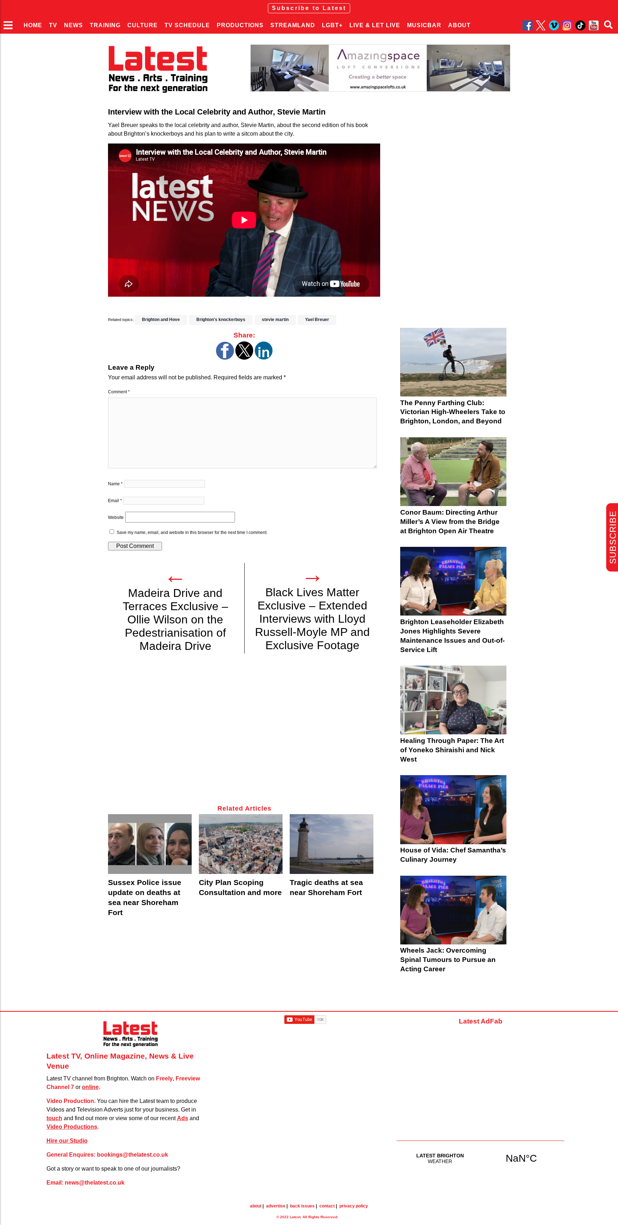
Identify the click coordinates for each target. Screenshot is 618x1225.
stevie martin (275, 319)
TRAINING (105, 25)
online (90, 1087)
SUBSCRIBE (613, 537)
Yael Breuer (317, 319)
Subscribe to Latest (309, 8)
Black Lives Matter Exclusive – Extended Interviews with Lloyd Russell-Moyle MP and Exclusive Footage (312, 619)
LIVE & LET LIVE (374, 25)
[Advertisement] (244, 733)
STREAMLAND (292, 25)
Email (115, 500)
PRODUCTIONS (240, 25)
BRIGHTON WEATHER (481, 1158)
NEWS (73, 25)
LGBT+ (332, 25)
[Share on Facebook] (225, 358)
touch (54, 1118)
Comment (119, 391)
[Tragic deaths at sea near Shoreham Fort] (331, 844)
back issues (302, 1206)
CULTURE (142, 25)
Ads (182, 1118)
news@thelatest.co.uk (94, 1183)
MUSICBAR (424, 25)
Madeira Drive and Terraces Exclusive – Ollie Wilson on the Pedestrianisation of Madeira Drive (175, 619)
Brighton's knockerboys (220, 319)
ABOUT (459, 25)
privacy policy (353, 1206)
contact (327, 1206)
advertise (275, 1206)
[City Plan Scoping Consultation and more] (241, 844)
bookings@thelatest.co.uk (132, 1155)
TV (53, 25)
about (255, 1206)
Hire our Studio (67, 1141)
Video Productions (71, 1127)
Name (115, 483)
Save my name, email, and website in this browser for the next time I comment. (192, 532)
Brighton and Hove (161, 319)
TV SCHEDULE (187, 25)
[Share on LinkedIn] (264, 358)
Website (116, 517)
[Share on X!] (244, 358)
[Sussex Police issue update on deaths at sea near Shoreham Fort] (150, 844)
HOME (33, 25)
